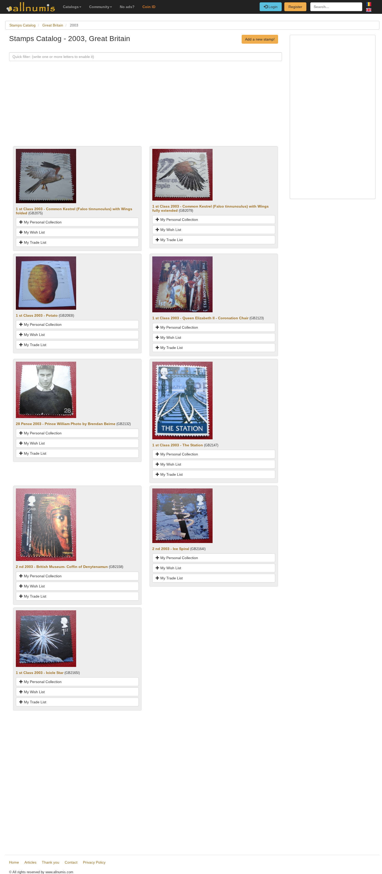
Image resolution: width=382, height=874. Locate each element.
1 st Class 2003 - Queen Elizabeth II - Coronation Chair (200, 318)
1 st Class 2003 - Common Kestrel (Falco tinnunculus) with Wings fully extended (210, 208)
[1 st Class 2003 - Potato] (46, 283)
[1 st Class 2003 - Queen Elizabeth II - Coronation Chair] (182, 284)
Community (99, 7)
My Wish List (34, 232)
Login (272, 7)
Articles (30, 862)
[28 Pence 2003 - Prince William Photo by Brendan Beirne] (46, 389)
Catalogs (71, 7)
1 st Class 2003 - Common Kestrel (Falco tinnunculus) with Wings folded (74, 211)
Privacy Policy (94, 862)
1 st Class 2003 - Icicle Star (39, 673)
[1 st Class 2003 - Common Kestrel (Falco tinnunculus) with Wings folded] (46, 176)
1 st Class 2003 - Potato (37, 315)
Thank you (50, 862)
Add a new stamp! (260, 39)
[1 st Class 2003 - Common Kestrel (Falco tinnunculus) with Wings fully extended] (182, 174)
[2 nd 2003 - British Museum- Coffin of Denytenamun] (46, 524)
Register (295, 7)
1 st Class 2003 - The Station (177, 445)
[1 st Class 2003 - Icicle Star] (46, 638)
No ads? (127, 7)
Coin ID (148, 7)
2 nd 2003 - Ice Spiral (170, 549)
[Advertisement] (145, 109)
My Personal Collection (42, 222)
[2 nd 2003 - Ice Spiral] (182, 515)
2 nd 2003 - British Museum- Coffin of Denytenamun (62, 567)
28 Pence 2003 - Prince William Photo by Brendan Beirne (65, 424)
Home (14, 862)
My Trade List (34, 242)
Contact (71, 862)
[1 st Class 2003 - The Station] (182, 400)
